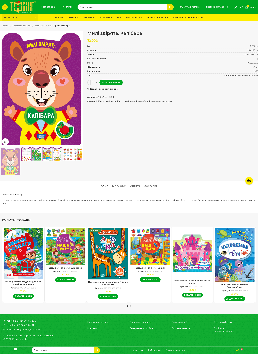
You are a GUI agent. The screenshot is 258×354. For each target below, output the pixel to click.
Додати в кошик (111, 82)
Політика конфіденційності (224, 329)
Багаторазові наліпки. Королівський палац (192, 282)
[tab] (104, 185)
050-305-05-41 (49, 7)
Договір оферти (223, 322)
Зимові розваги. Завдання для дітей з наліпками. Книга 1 (23, 283)
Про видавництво (97, 322)
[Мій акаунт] (236, 7)
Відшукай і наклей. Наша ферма (65, 268)
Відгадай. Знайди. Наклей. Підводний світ (234, 285)
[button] (23, 296)
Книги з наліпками (107, 101)
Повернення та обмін (217, 7)
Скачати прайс (180, 322)
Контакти (67, 7)
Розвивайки (39, 26)
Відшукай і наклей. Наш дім (150, 268)
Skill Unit (28, 339)
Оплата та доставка (190, 7)
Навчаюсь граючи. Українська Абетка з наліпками (108, 283)
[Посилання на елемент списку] (42, 325)
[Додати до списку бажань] (41, 232)
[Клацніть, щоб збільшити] (5, 141)
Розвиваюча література (160, 101)
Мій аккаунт (155, 350)
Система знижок (181, 328)
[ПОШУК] (170, 7)
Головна (6, 26)
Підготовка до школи (22, 26)
